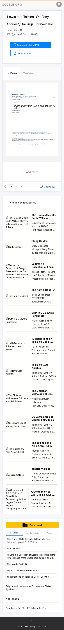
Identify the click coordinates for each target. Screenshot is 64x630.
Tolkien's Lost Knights (40, 366)
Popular (49, 532)
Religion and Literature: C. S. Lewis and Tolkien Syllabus (29, 588)
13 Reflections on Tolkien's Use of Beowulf (42, 340)
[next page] (21, 186)
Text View (28, 73)
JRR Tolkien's (12, 598)
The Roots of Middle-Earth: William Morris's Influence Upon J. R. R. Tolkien (44, 216)
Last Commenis (32, 532)
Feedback (42, 626)
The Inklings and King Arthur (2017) (42, 444)
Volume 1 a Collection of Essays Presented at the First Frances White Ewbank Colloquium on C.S (44, 265)
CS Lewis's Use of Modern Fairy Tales (43, 418)
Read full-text (24, 53)
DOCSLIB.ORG (12, 4)
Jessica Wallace (41, 468)
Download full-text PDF (28, 45)
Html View (11, 73)
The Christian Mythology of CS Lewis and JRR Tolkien (41, 392)
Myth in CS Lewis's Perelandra (43, 314)
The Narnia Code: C (43, 289)
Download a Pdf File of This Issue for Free (26, 608)
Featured (14, 532)
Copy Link (49, 187)
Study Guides (40, 241)
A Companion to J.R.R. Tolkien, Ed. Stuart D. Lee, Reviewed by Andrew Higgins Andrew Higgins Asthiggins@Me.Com (43, 493)
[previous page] (5, 186)
